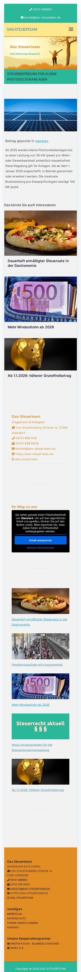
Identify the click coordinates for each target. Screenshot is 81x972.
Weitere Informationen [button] (40, 547)
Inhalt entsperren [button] (40, 540)
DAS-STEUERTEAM (22, 29)
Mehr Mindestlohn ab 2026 (31, 327)
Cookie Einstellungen (22, 922)
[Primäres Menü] (71, 30)
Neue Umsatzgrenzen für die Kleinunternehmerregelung (32, 747)
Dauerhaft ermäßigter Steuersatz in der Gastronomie (40, 622)
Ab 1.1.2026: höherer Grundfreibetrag (39, 375)
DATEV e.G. (17, 947)
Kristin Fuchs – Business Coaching (34, 943)
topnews (41, 141)
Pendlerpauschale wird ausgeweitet (37, 664)
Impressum (14, 913)
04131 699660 (42, 9)
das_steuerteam (26, 459)
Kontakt (13, 927)
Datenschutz (16, 918)
